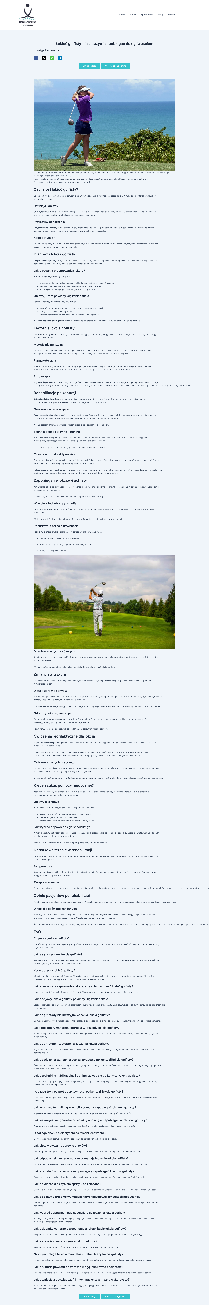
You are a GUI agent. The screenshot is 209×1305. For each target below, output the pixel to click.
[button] (89, 66)
